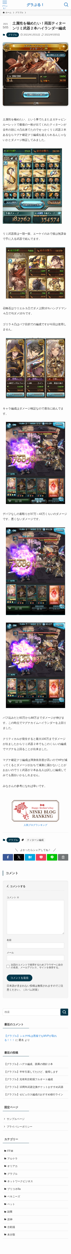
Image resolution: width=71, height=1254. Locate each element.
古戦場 (11, 1227)
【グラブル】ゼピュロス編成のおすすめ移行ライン (33, 1094)
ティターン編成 (35, 840)
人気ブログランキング (35, 825)
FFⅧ (10, 1150)
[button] (8, 857)
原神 (9, 1219)
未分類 (11, 1234)
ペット (11, 1204)
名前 (9, 940)
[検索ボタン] (66, 4)
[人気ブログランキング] (35, 820)
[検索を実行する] (64, 1012)
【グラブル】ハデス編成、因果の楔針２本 (28, 1064)
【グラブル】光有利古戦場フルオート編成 (28, 1079)
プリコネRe (14, 1189)
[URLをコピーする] (63, 857)
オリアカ (12, 1166)
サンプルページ (16, 1118)
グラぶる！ (35, 5)
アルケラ (12, 1158)
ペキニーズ (13, 1196)
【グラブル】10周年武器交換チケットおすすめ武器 (33, 1086)
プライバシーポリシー (19, 1126)
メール (10, 952)
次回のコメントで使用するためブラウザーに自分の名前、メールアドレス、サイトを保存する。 (37, 966)
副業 (9, 1211)
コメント (13, 897)
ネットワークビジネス (20, 1181)
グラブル (12, 35)
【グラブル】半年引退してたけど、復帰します (31, 1071)
